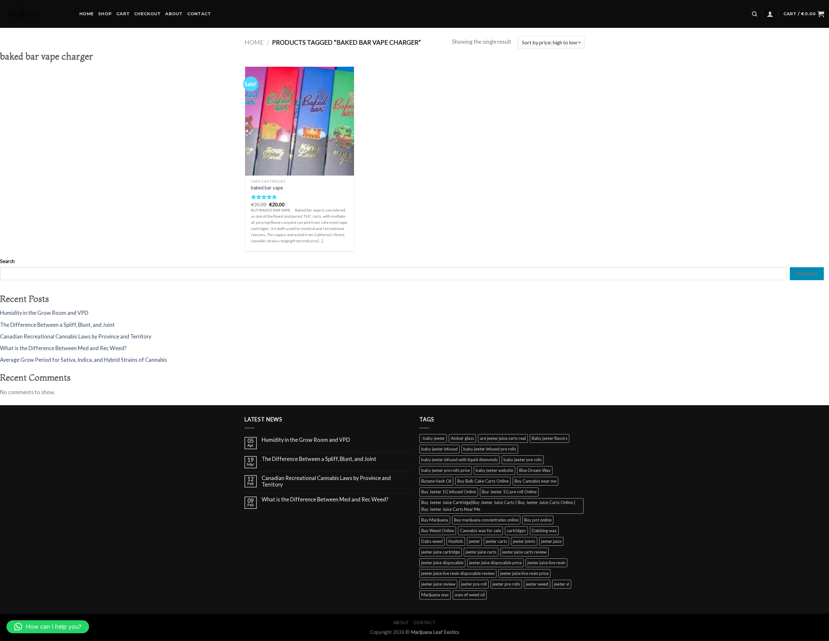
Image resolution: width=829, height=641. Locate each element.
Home (86, 13)
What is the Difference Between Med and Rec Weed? (63, 348)
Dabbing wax (544, 530)
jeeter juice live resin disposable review (457, 573)
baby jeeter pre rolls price (445, 470)
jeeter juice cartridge (440, 552)
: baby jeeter (433, 438)
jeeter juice (551, 541)
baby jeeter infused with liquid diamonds (459, 459)
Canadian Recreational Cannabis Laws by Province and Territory (75, 336)
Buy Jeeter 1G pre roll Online (509, 491)
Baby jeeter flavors (549, 438)
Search (7, 261)
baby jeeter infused (439, 449)
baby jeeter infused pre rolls (489, 449)
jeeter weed (537, 584)
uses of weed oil (470, 594)
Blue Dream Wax (535, 470)
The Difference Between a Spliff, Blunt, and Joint (57, 325)
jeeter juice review (438, 584)
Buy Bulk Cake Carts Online (483, 481)
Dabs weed (432, 541)
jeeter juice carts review (524, 552)
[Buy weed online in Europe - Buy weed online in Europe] (37, 14)
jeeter (474, 541)
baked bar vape (267, 187)
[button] (47, 626)
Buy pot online (537, 519)
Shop (105, 13)
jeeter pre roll (474, 584)
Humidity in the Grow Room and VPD (44, 313)
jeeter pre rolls (506, 584)
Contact (199, 13)
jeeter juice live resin (546, 562)
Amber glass (462, 438)
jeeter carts (496, 541)
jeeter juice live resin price (524, 573)
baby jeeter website (494, 470)
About (173, 13)
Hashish (456, 541)
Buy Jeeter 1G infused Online (448, 491)
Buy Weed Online (437, 530)
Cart (123, 13)
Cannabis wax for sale (480, 530)
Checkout (147, 13)
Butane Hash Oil (436, 481)
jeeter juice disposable (442, 562)
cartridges (516, 530)
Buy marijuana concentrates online (486, 519)
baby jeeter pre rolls (523, 459)
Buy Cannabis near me (535, 481)
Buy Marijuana (434, 519)
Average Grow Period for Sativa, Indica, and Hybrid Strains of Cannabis (83, 360)
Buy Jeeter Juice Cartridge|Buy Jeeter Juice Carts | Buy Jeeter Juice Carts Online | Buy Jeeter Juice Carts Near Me (498, 506)
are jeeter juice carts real (503, 438)
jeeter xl (561, 584)
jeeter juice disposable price (495, 562)
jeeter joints (524, 541)
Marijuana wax (435, 594)
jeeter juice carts (481, 552)
